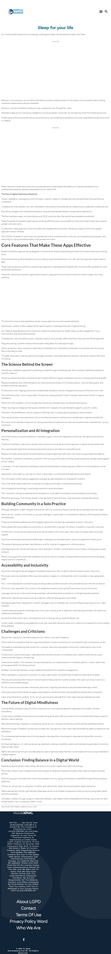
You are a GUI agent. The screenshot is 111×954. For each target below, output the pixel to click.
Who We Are (28, 928)
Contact (28, 908)
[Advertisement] (55, 300)
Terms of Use (28, 915)
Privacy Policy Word (28, 921)
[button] (101, 11)
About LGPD (28, 901)
